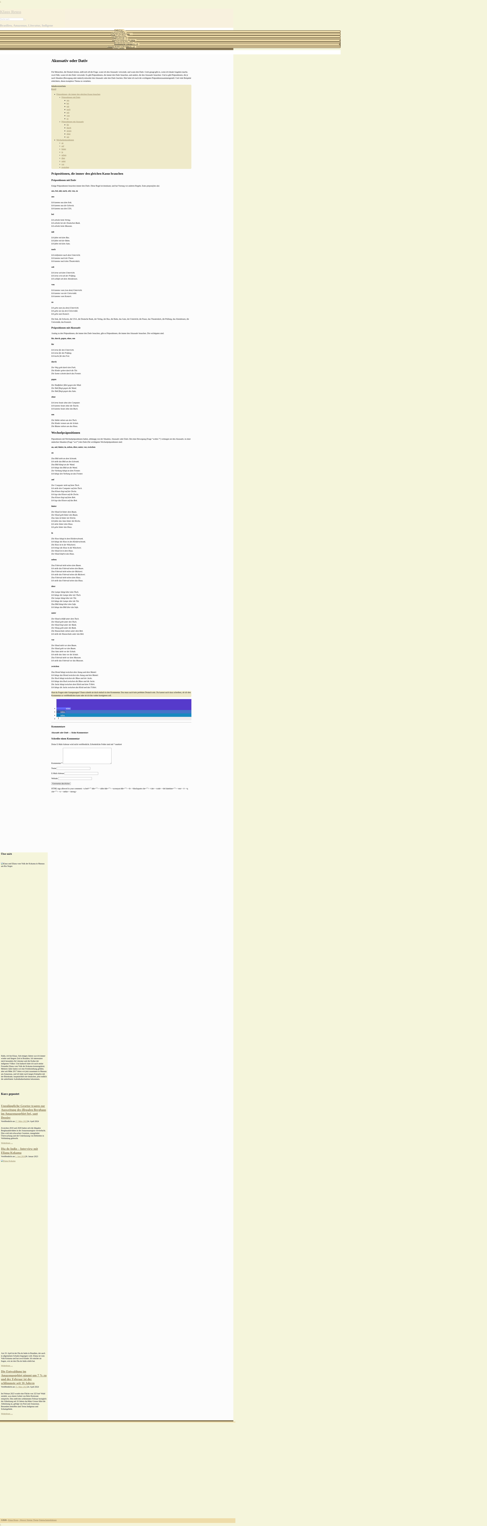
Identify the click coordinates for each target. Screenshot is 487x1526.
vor (63, 164)
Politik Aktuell (118, 38)
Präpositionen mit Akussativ (73, 122)
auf (63, 146)
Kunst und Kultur (121, 42)
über (63, 158)
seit (68, 112)
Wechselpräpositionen (65, 140)
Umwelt (121, 39)
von (68, 116)
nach (68, 109)
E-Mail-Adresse (57, 773)
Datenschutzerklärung (48, 1520)
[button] (63, 708)
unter (64, 161)
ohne (69, 134)
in (62, 152)
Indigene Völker (118, 33)
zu (67, 119)
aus (68, 100)
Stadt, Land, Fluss (118, 35)
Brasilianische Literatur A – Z (126, 44)
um (68, 137)
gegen (69, 131)
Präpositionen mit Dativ (71, 97)
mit (68, 106)
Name (53, 768)
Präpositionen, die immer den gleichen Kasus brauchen (78, 94)
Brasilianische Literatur (123, 43)
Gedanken (118, 30)
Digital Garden (118, 48)
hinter (64, 149)
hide (53, 89)
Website (54, 778)
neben (64, 155)
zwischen (65, 167)
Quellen (121, 31)
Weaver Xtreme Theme (29, 1520)
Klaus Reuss (10, 12)
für (68, 125)
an (62, 143)
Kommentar (56, 763)
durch (69, 128)
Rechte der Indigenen (121, 34)
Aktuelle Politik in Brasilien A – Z (121, 47)
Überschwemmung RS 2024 (123, 40)
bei (68, 103)
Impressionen (121, 37)
